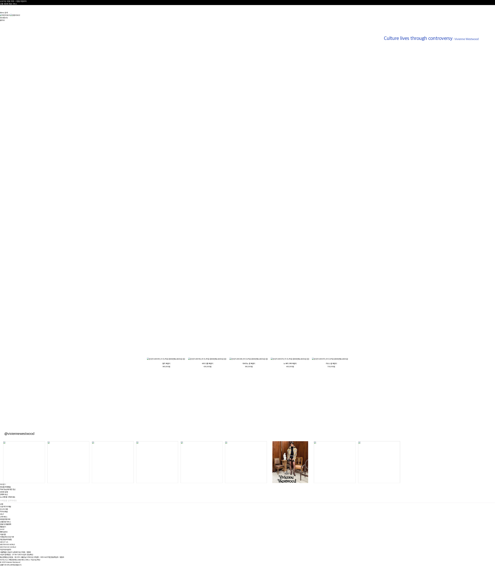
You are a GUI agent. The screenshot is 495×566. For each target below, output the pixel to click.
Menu (2, 12)
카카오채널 (4, 511)
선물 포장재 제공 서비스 (8, 4)
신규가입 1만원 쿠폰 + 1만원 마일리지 (13, 1)
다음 (342, 350)
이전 (336, 350)
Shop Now (371, 407)
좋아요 (2, 20)
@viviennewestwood (19, 433)
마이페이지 (4, 18)
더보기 (152, 335)
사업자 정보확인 (27, 554)
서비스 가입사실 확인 (32, 560)
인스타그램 (4, 509)
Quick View (63, 86)
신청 (1, 504)
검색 (6, 12)
